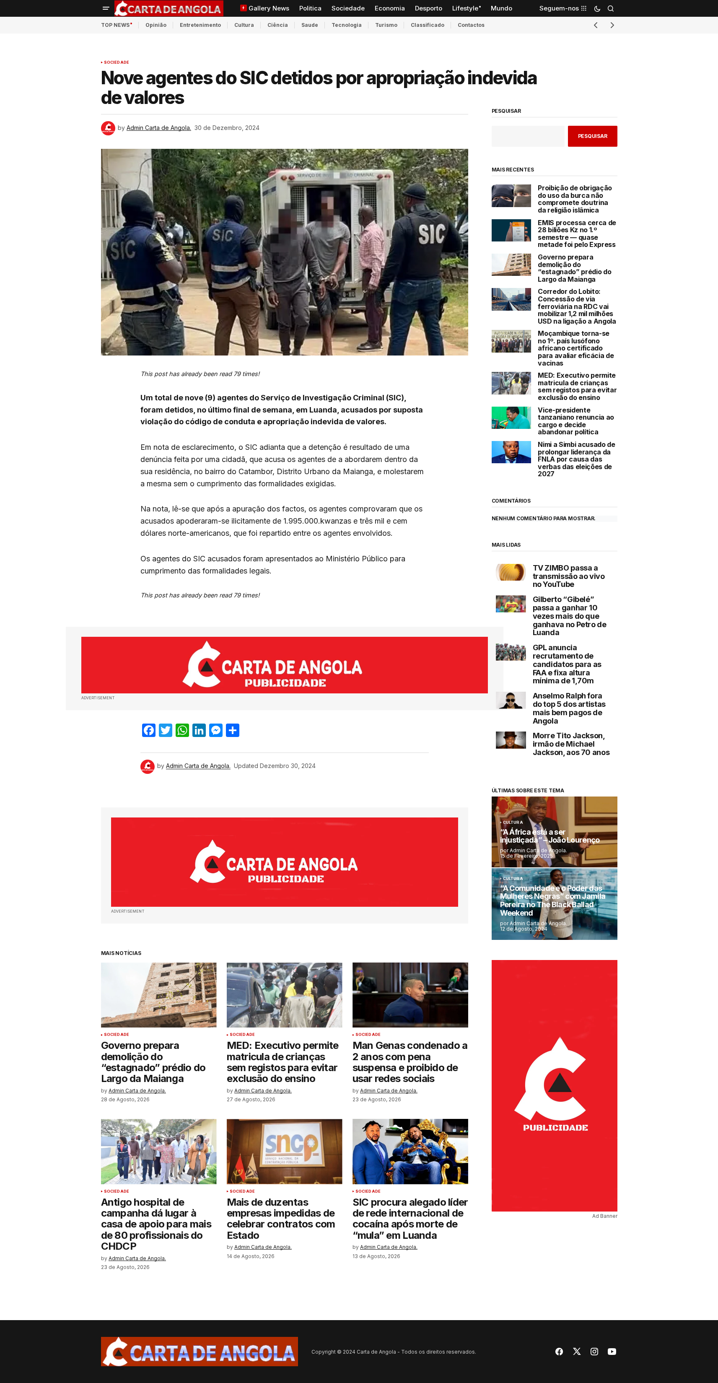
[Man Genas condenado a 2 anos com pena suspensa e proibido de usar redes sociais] (410, 995)
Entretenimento (200, 25)
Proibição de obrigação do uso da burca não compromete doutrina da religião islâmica (575, 199)
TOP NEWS (115, 25)
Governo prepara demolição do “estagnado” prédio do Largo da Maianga (574, 268)
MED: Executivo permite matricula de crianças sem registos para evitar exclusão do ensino (577, 386)
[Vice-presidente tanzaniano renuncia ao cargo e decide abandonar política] (511, 418)
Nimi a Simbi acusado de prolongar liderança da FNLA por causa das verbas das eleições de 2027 (576, 459)
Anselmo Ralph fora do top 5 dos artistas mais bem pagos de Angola (569, 708)
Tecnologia (347, 25)
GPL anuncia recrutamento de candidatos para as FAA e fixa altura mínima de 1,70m (567, 664)
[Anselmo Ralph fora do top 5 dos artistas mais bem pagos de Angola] (511, 700)
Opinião (155, 25)
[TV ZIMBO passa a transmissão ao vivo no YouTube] (511, 572)
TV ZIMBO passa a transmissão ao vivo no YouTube (569, 576)
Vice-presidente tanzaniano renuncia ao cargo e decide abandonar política (576, 421)
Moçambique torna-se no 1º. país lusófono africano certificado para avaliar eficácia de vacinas (576, 348)
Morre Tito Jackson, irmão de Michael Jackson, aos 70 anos (571, 744)
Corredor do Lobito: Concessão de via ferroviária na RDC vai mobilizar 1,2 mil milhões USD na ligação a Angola (577, 306)
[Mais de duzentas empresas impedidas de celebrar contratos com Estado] (284, 1151)
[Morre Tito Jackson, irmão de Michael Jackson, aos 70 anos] (511, 740)
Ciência (277, 25)
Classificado (427, 25)
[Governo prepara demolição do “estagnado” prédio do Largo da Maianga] (159, 995)
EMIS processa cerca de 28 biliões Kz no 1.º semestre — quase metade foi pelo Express (577, 234)
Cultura (244, 25)
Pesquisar (506, 111)
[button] (106, 8)
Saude (309, 25)
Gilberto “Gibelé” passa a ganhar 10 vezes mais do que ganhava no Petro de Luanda (570, 616)
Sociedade (117, 62)
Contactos (471, 25)
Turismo (386, 25)
